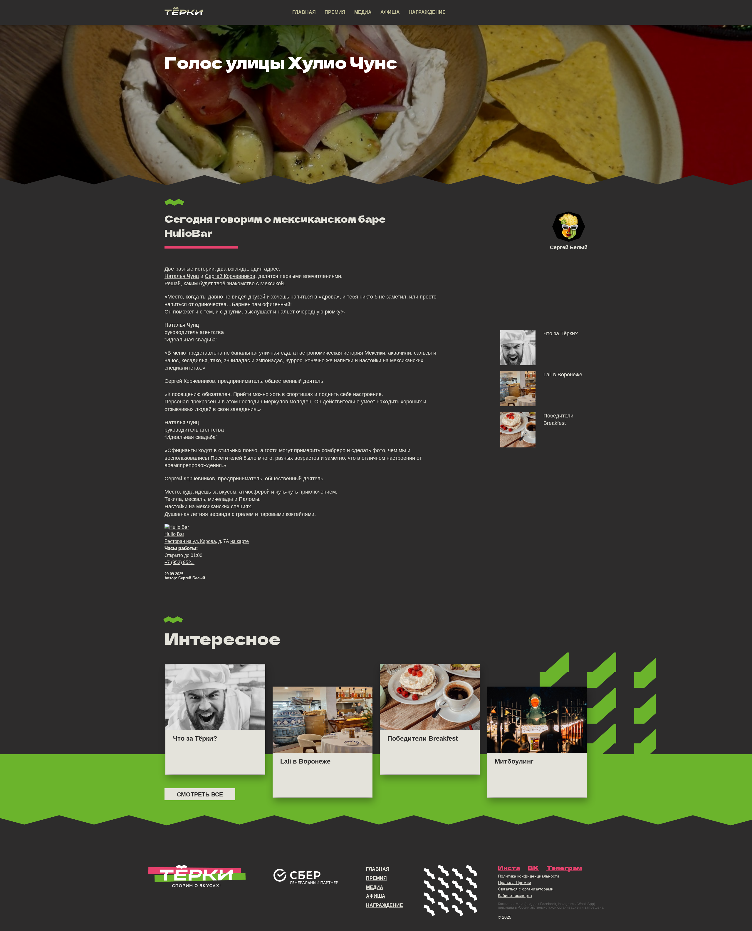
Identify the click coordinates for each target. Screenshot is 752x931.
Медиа (363, 12)
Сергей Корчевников (230, 276)
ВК (533, 868)
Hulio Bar (174, 534)
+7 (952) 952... (179, 562)
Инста (509, 868)
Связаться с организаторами (525, 889)
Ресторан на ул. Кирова (190, 541)
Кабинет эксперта (515, 895)
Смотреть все (200, 794)
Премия (335, 12)
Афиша (390, 12)
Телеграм (564, 868)
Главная (304, 12)
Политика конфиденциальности (528, 876)
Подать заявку (550, 12)
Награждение (427, 12)
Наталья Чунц (181, 276)
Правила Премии (514, 882)
